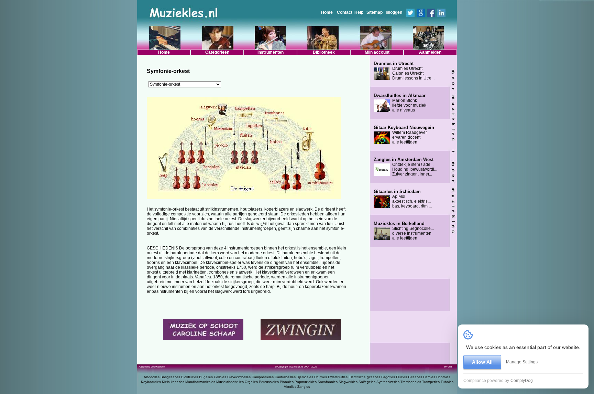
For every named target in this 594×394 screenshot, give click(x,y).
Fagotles (388, 377)
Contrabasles (285, 377)
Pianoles (287, 382)
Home (327, 12)
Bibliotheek (324, 52)
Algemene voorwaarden (152, 366)
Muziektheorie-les (230, 382)
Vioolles (290, 386)
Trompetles (431, 382)
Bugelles (206, 377)
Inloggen (394, 12)
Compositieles (263, 377)
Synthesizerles (387, 382)
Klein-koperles (173, 382)
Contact (344, 12)
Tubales (447, 382)
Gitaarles (415, 377)
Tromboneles (410, 382)
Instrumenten (270, 52)
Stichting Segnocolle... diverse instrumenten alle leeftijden (404, 231)
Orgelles (251, 382)
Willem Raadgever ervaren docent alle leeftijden (404, 135)
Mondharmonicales (200, 382)
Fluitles (401, 377)
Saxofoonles (328, 382)
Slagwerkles (348, 382)
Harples (429, 377)
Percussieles (269, 382)
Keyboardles (151, 382)
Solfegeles (367, 382)
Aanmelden (430, 52)
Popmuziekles (306, 382)
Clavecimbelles (239, 377)
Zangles (303, 386)
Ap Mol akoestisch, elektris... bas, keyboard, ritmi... (403, 199)
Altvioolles (152, 377)
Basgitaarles (170, 377)
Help (358, 12)
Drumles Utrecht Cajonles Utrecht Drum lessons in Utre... (404, 71)
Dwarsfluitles (338, 377)
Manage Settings (522, 362)
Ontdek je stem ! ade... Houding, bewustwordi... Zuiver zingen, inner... (405, 167)
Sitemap (374, 12)
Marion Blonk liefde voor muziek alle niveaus (400, 103)
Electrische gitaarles (364, 377)
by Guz (448, 366)
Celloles (220, 377)
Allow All (482, 362)
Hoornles (443, 377)
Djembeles (305, 377)
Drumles (320, 377)
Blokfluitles (189, 377)
